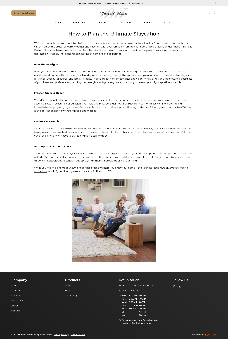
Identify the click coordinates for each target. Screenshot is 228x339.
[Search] (215, 13)
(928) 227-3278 (137, 3)
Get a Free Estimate (24, 13)
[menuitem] (58, 22)
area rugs (128, 103)
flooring (131, 107)
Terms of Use (78, 334)
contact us (40, 171)
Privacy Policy (61, 334)
